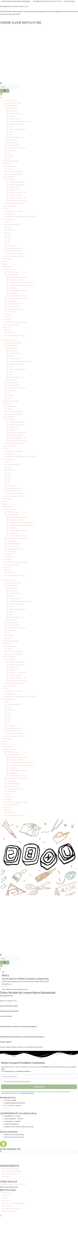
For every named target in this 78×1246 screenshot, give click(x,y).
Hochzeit (11, 116)
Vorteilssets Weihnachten (14, 171)
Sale (5, 261)
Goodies (9, 158)
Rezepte (9, 314)
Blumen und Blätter (12, 142)
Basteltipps (10, 317)
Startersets (10, 169)
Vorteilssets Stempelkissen (14, 174)
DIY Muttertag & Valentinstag (18, 290)
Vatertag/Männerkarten (16, 137)
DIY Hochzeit (13, 288)
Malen (8, 237)
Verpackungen (10, 245)
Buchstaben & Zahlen (13, 145)
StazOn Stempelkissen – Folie (18, 198)
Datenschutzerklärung (28, 1093)
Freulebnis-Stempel (10, 100)
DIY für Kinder (11, 311)
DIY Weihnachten (12, 272)
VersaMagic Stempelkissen (17, 185)
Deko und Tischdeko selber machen (17, 298)
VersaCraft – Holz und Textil (17, 193)
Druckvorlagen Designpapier (15, 253)
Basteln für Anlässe (12, 275)
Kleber (8, 235)
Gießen (8, 227)
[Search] (4, 91)
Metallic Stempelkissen (16, 195)
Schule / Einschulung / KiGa (17, 129)
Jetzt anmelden (39, 1087)
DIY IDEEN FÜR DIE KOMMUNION (20, 282)
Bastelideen (8, 267)
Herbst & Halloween (15, 113)
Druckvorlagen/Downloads (13, 251)
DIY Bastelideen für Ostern (17, 296)
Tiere (8, 153)
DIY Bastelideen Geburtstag (17, 277)
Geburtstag (12, 111)
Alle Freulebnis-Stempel (13, 103)
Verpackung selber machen (14, 309)
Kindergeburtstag (14, 119)
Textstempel (10, 156)
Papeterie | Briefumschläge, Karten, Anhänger (20, 216)
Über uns (7, 327)
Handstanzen (10, 230)
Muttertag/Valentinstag (16, 124)
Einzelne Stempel (11, 150)
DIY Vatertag (13, 293)
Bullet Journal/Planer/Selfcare (16, 148)
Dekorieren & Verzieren (13, 224)
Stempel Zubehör (9, 177)
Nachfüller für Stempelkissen (18, 200)
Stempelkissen (10, 179)
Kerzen (8, 232)
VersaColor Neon (14, 187)
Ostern (11, 126)
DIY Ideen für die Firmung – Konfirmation (21, 285)
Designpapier (10, 214)
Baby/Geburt (13, 108)
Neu (5, 264)
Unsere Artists (11, 333)
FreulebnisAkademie (12, 325)
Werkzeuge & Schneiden (14, 248)
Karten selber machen (13, 306)
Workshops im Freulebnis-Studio (16, 322)
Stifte (8, 243)
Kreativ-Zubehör (9, 219)
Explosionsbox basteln (13, 304)
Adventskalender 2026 (11, 161)
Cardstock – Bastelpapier (14, 211)
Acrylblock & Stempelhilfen (14, 203)
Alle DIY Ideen (11, 269)
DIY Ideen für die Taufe (16, 280)
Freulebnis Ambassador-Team (15, 335)
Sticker (8, 240)
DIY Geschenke (11, 301)
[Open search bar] (1, 83)
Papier (6, 208)
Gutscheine (7, 259)
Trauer (11, 134)
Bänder (8, 222)
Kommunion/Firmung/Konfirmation (20, 121)
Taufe (10, 132)
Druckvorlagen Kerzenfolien (15, 256)
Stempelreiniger (11, 206)
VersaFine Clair (13, 190)
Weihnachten (13, 140)
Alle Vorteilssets (11, 166)
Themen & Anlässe (12, 105)
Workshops (8, 319)
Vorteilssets (8, 163)
